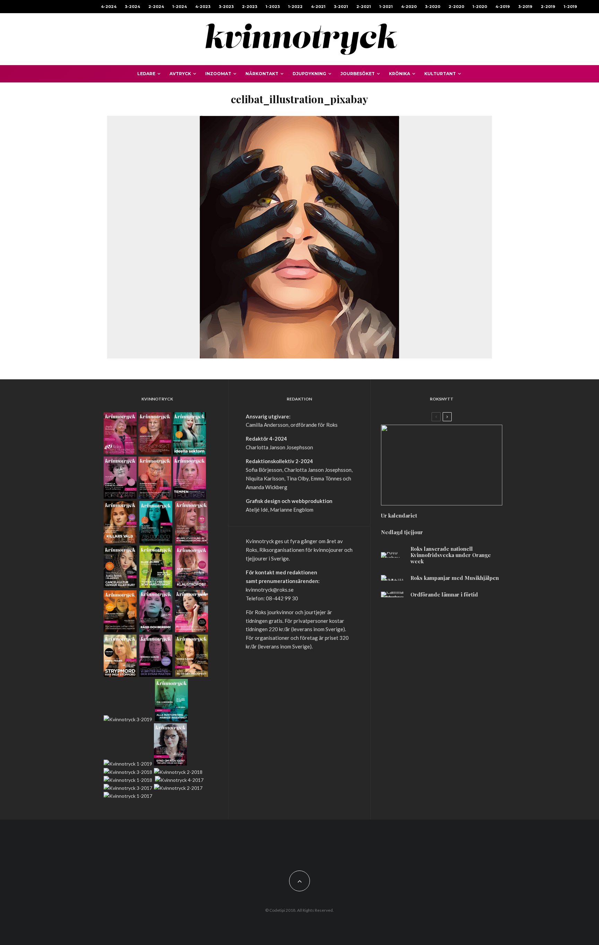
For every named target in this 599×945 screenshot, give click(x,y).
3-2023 (226, 6)
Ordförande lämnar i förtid (444, 594)
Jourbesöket (357, 73)
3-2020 (432, 6)
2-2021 (363, 6)
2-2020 (456, 6)
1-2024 (179, 6)
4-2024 (108, 6)
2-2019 (548, 6)
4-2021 (318, 6)
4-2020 (409, 6)
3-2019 (525, 6)
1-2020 (479, 6)
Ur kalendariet (399, 515)
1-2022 (295, 6)
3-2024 (132, 6)
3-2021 (341, 6)
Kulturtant (440, 73)
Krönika (399, 73)
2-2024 (156, 6)
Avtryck (180, 73)
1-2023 (273, 6)
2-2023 (249, 6)
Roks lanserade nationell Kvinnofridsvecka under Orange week (450, 555)
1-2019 (570, 6)
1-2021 (386, 6)
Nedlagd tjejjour (402, 532)
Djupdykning (309, 73)
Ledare (146, 73)
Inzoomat (218, 73)
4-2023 (202, 6)
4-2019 (502, 6)
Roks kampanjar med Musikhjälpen (454, 578)
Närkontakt (261, 73)
